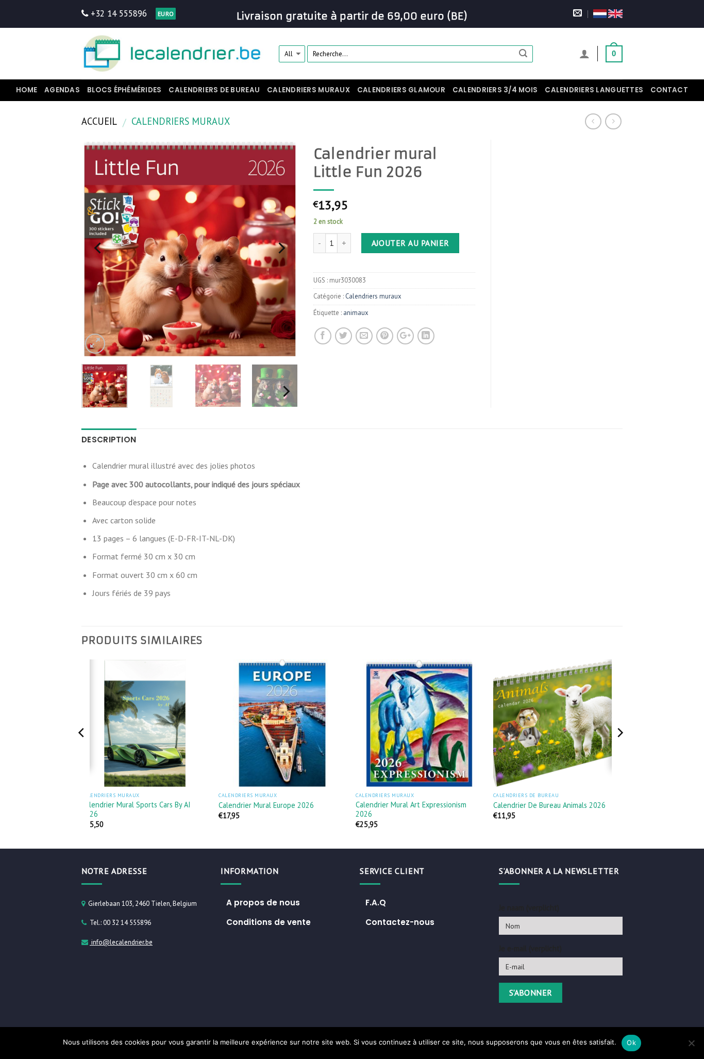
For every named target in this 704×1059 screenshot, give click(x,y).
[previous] (99, 248)
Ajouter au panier (410, 243)
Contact (669, 90)
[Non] (691, 1046)
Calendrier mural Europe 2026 (266, 805)
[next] (280, 248)
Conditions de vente (268, 922)
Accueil (99, 121)
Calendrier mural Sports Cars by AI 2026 (136, 809)
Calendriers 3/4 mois (495, 90)
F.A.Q (375, 902)
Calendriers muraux (308, 90)
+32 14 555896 (117, 13)
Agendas (62, 90)
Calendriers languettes (594, 90)
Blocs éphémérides (124, 90)
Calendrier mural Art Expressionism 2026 (411, 809)
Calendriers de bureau (214, 90)
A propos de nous (263, 902)
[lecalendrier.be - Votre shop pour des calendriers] (172, 54)
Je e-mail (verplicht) (530, 948)
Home (26, 90)
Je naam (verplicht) (529, 908)
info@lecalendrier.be (121, 942)
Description (108, 439)
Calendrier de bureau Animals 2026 (549, 805)
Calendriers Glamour (401, 90)
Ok (631, 1042)
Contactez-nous (399, 922)
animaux (355, 312)
